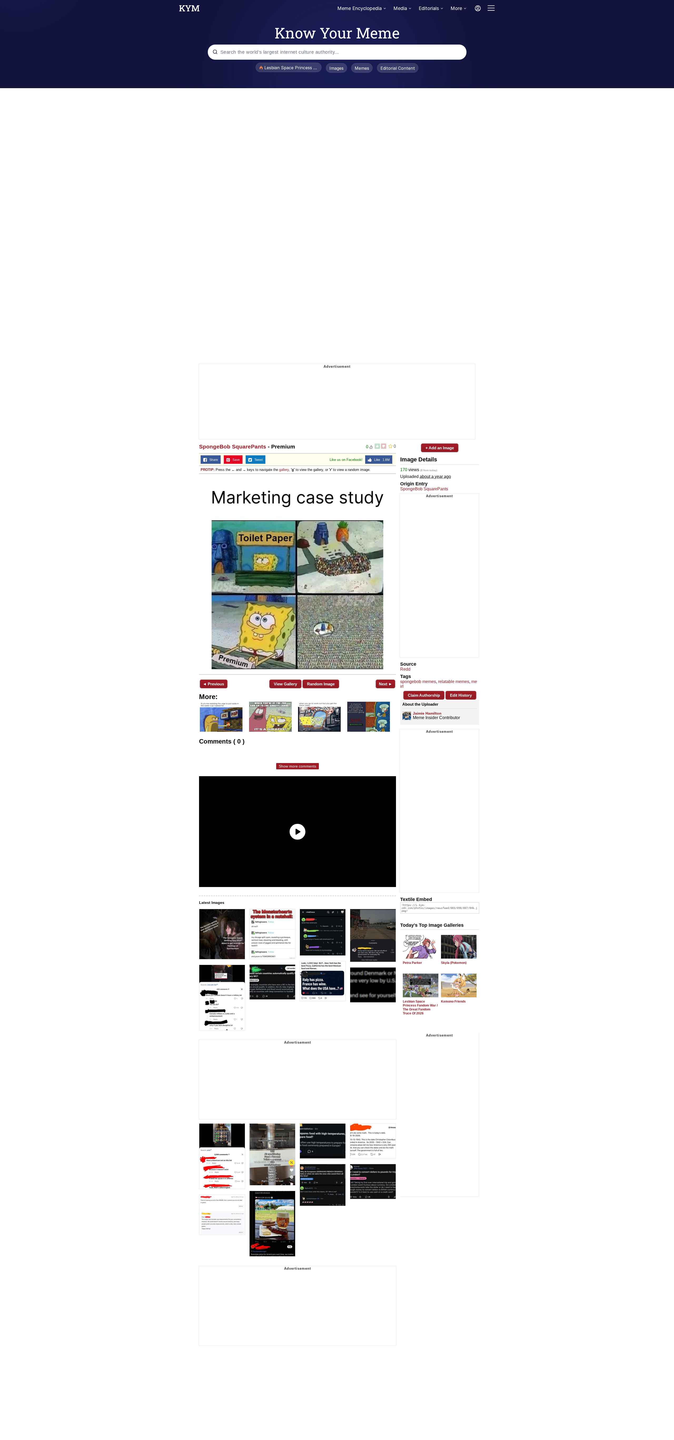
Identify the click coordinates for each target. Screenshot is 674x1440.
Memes (362, 68)
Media (400, 8)
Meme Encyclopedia (359, 8)
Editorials (428, 8)
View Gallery (285, 684)
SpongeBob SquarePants (232, 447)
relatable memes (453, 681)
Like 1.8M (381, 460)
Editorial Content (397, 68)
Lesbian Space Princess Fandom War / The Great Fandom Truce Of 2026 (420, 1007)
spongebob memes (418, 681)
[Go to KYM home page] (189, 9)
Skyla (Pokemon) (454, 963)
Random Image (321, 684)
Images (336, 68)
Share (212, 460)
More (456, 8)
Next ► (385, 684)
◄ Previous (213, 684)
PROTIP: (208, 470)
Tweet (257, 460)
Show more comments (297, 766)
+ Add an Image (439, 448)
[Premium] (297, 573)
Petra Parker (412, 963)
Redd (405, 669)
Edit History (461, 695)
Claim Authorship (424, 695)
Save (235, 460)
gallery (284, 470)
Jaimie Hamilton (427, 713)
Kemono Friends (453, 1001)
